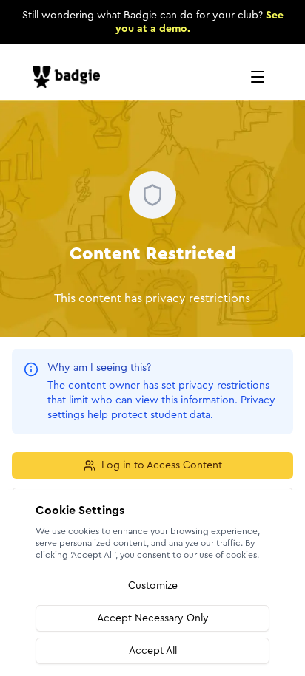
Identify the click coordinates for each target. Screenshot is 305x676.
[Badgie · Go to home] (70, 77)
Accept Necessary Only (153, 618)
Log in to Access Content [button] (161, 465)
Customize (153, 586)
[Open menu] (257, 77)
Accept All (153, 651)
